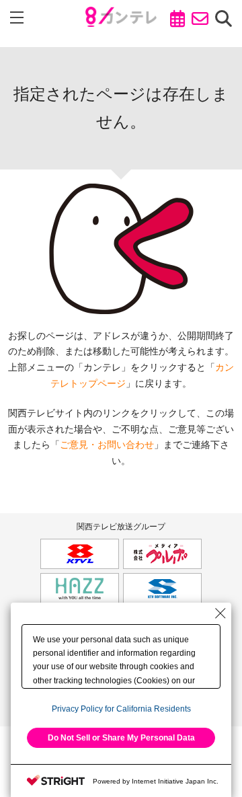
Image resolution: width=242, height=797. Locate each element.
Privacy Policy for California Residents (121, 709)
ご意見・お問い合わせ (107, 444)
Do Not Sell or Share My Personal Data (121, 738)
